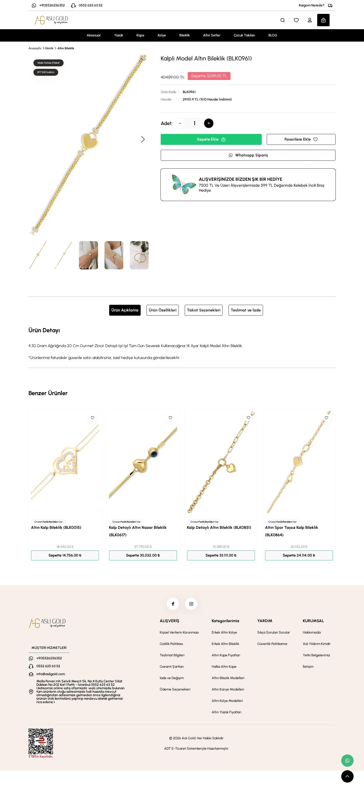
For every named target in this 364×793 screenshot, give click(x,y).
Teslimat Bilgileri (172, 655)
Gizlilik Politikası (171, 644)
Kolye (162, 35)
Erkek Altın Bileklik (225, 644)
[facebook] (173, 604)
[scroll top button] (347, 776)
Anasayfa (34, 48)
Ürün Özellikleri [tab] (163, 310)
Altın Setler (211, 35)
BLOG (272, 35)
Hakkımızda (312, 632)
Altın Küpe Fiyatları (226, 655)
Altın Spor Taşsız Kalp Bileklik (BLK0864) (291, 531)
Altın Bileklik (65, 48)
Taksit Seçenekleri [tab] (203, 310)
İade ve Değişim (172, 678)
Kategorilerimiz (225, 620)
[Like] (92, 417)
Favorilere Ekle (298, 139)
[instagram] (191, 604)
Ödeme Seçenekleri (175, 689)
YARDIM (264, 620)
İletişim (308, 667)
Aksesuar (94, 35)
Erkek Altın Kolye (224, 632)
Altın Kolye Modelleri (227, 701)
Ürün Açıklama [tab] (124, 310)
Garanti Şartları (172, 667)
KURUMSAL (313, 620)
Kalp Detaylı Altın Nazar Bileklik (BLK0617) (138, 531)
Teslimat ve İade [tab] (246, 310)
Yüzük (118, 35)
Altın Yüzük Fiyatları (226, 712)
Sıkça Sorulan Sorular (273, 632)
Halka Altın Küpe (224, 667)
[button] (143, 139)
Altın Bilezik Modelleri (228, 678)
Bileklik (184, 35)
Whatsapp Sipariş (251, 155)
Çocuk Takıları (244, 35)
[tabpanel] (182, 343)
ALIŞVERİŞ (169, 620)
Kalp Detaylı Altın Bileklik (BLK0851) (219, 527)
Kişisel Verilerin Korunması (179, 632)
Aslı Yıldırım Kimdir (317, 644)
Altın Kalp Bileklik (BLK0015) (56, 527)
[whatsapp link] (347, 760)
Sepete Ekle (208, 139)
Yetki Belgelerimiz (316, 655)
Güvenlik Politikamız (272, 644)
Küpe (140, 35)
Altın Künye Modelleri (228, 689)
